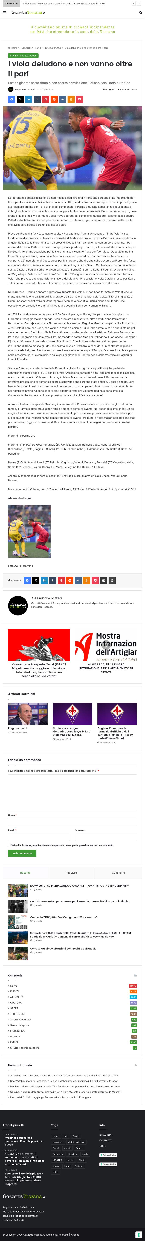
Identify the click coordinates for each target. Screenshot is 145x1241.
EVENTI (14, 991)
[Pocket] (79, 99)
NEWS (13, 985)
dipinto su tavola (76, 1142)
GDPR (102, 1145)
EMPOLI (14, 1042)
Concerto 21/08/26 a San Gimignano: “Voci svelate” (63, 917)
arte (66, 1136)
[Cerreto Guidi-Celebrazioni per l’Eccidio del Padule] (18, 953)
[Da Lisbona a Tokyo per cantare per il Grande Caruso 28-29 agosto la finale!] (18, 906)
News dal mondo (20, 1065)
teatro (67, 1166)
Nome (12, 815)
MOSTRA (57, 1160)
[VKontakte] (62, 99)
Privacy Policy (109, 1155)
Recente (25, 872)
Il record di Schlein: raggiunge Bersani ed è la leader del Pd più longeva (50, 1097)
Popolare (71, 872)
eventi (67, 1148)
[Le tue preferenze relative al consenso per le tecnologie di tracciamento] (138, 1234)
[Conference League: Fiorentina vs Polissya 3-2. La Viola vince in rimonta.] (72, 714)
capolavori (58, 1142)
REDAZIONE (106, 1135)
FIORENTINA (26, 47)
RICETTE (15, 1036)
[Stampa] (112, 580)
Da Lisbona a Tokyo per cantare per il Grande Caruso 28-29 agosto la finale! (63, 3)
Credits (75, 1234)
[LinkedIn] (28, 99)
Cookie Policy (109, 1164)
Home (14, 47)
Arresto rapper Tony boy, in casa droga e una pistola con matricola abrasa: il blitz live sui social (64, 1075)
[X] (20, 99)
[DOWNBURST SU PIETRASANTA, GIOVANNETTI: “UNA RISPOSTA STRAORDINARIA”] (18, 890)
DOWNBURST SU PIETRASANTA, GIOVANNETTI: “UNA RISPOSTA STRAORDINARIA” (80, 886)
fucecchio (58, 1154)
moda (85, 1154)
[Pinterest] (45, 99)
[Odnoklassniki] (71, 99)
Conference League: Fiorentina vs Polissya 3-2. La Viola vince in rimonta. (71, 731)
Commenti (118, 872)
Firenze (79, 1148)
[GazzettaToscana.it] (28, 12)
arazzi (56, 1136)
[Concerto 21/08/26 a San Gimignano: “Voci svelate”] (18, 922)
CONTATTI (105, 1140)
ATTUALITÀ (16, 997)
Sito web (80, 830)
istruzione (72, 1154)
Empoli (56, 1148)
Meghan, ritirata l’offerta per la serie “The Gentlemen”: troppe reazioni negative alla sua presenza (65, 1086)
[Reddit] (54, 99)
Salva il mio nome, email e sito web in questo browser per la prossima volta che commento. (62, 845)
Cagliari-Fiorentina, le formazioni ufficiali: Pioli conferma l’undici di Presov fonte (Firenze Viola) (115, 733)
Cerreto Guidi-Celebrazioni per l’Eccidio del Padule (63, 948)
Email (12, 830)
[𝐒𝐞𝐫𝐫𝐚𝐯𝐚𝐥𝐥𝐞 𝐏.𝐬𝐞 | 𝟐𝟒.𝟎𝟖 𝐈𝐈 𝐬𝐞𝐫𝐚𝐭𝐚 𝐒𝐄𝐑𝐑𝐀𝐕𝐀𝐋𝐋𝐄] (18, 937)
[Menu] (4, 14)
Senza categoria (19, 1025)
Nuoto (82, 1160)
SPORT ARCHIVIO (20, 1019)
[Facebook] (11, 99)
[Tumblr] (37, 99)
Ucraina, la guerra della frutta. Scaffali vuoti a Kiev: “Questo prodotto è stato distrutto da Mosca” (65, 1091)
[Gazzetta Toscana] (72, 29)
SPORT (14, 1008)
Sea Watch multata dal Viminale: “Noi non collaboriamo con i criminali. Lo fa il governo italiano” (64, 1081)
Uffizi (55, 1172)
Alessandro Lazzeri (24, 89)
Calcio (76, 1136)
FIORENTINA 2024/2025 (48, 47)
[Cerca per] (140, 14)
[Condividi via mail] (103, 580)
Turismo (79, 1166)
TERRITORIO (17, 1013)
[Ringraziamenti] (28, 714)
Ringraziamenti (18, 728)
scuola (56, 1166)
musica (70, 1160)
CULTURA (16, 1002)
